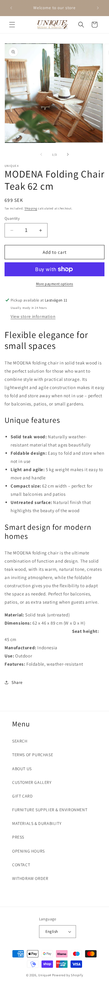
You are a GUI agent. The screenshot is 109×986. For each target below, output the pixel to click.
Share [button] (17, 682)
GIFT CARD (22, 796)
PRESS (18, 837)
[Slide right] (67, 154)
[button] (12, 24)
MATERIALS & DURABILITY (36, 823)
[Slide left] (41, 154)
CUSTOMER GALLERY (32, 782)
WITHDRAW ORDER (30, 878)
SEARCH (20, 741)
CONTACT (21, 864)
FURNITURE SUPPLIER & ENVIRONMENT (49, 809)
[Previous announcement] (11, 8)
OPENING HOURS (28, 851)
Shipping (31, 208)
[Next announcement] (97, 8)
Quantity (12, 218)
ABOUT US (22, 768)
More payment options (54, 283)
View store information (33, 316)
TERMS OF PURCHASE (32, 754)
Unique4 (44, 975)
